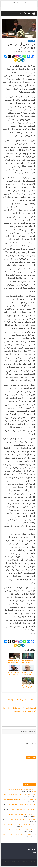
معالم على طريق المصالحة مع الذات (22, 699)
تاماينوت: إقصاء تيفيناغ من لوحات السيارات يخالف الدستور (19, 794)
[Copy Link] (15, 60)
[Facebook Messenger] (28, 56)
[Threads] (9, 56)
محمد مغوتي (17, 51)
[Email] (19, 60)
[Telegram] (21, 56)
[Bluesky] (5, 56)
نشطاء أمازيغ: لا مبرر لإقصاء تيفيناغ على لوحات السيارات (20, 819)
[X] (13, 56)
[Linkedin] (23, 60)
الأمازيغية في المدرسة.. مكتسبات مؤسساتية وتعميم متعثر (20, 799)
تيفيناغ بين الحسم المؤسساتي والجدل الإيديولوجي (22, 809)
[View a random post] (21, 14)
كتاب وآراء (31, 41)
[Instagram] (17, 56)
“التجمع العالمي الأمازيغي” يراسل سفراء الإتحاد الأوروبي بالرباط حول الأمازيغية (19, 709)
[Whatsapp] (24, 56)
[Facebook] (32, 56)
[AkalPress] (33, 13)
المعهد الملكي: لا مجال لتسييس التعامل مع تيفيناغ (22, 804)
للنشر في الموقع (31, 849)
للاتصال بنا (33, 852)
